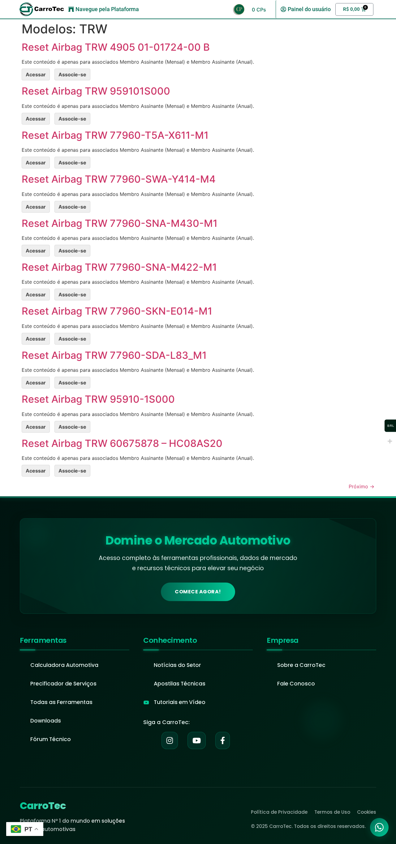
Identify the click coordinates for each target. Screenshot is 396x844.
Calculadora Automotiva (64, 665)
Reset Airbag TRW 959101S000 (96, 91)
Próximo (361, 486)
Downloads (45, 720)
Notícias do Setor (177, 665)
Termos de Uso (332, 812)
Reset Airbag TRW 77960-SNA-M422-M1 (119, 267)
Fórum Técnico (50, 739)
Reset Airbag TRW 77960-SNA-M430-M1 (119, 223)
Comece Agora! (198, 591)
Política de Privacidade (279, 812)
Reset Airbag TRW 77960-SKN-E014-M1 (117, 311)
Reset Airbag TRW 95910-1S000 (98, 399)
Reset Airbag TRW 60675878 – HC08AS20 (122, 443)
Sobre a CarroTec (301, 665)
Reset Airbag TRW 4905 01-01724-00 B (116, 47)
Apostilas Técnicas (179, 683)
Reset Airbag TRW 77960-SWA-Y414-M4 (119, 179)
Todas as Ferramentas (61, 702)
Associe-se (72, 74)
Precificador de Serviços (63, 683)
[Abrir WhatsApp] (379, 827)
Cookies (366, 812)
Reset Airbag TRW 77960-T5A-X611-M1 (115, 135)
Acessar (36, 74)
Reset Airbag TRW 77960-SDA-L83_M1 (114, 355)
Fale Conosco (296, 683)
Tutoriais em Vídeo (179, 702)
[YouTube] (196, 740)
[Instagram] (169, 740)
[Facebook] (222, 740)
